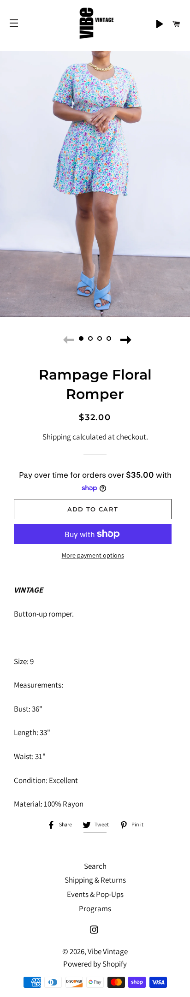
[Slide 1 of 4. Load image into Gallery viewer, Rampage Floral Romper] (81, 338)
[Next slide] (123, 338)
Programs (95, 908)
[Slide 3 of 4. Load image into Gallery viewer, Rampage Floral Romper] (99, 338)
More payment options (93, 555)
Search (95, 866)
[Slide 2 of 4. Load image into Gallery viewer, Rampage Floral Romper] (90, 338)
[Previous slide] (66, 338)
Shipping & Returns (95, 880)
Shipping (56, 437)
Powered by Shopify (95, 964)
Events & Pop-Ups (95, 894)
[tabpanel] (95, 184)
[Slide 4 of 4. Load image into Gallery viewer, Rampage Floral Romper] (108, 338)
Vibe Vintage (108, 951)
